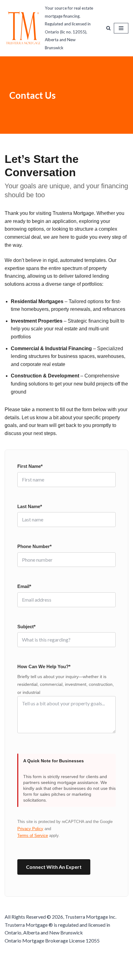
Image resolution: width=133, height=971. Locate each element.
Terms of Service (32, 835)
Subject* (26, 626)
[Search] (108, 28)
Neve (39, 964)
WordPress (87, 964)
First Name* (30, 466)
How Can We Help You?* (44, 666)
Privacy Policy (30, 828)
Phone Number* (34, 546)
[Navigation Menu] (121, 28)
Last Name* (29, 506)
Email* (24, 586)
